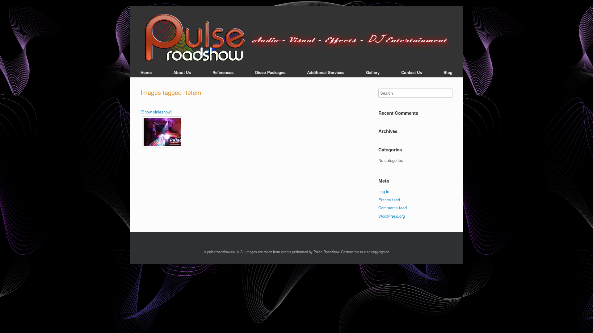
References (222, 72)
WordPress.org (391, 216)
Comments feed (392, 208)
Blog (448, 72)
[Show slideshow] (156, 112)
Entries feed (389, 200)
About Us (182, 72)
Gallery (373, 72)
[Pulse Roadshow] (296, 38)
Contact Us (411, 72)
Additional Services (325, 72)
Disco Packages (270, 72)
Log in (383, 191)
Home (146, 72)
